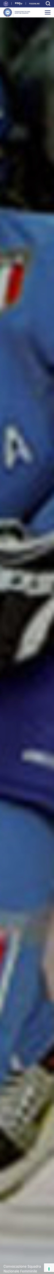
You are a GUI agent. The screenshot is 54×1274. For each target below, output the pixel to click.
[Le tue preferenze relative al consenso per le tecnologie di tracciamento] (49, 1269)
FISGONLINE (34, 3)
